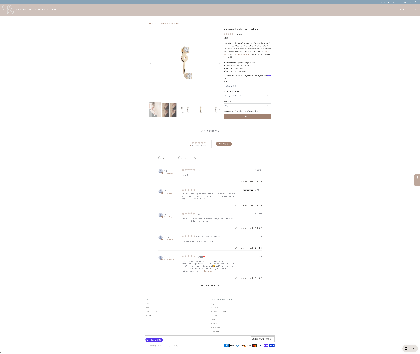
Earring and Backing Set (231, 91)
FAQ (212, 304)
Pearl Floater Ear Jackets (241, 54)
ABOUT (147, 308)
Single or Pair (228, 101)
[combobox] (167, 158)
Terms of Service (215, 327)
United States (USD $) (389, 2)
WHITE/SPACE (154, 346)
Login (408, 2)
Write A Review (224, 144)
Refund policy (215, 331)
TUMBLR (214, 323)
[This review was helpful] (255, 228)
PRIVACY (214, 319)
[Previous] (150, 63)
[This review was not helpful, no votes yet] (259, 181)
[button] (19, 10)
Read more (208, 271)
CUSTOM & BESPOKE (152, 312)
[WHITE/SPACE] (8, 9)
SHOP (147, 304)
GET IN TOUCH (216, 316)
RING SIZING (215, 308)
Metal (225, 81)
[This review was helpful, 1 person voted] (255, 248)
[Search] (415, 10)
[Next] (219, 63)
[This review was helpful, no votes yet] (255, 181)
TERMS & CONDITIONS (218, 312)
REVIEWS (148, 316)
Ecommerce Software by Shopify (169, 346)
